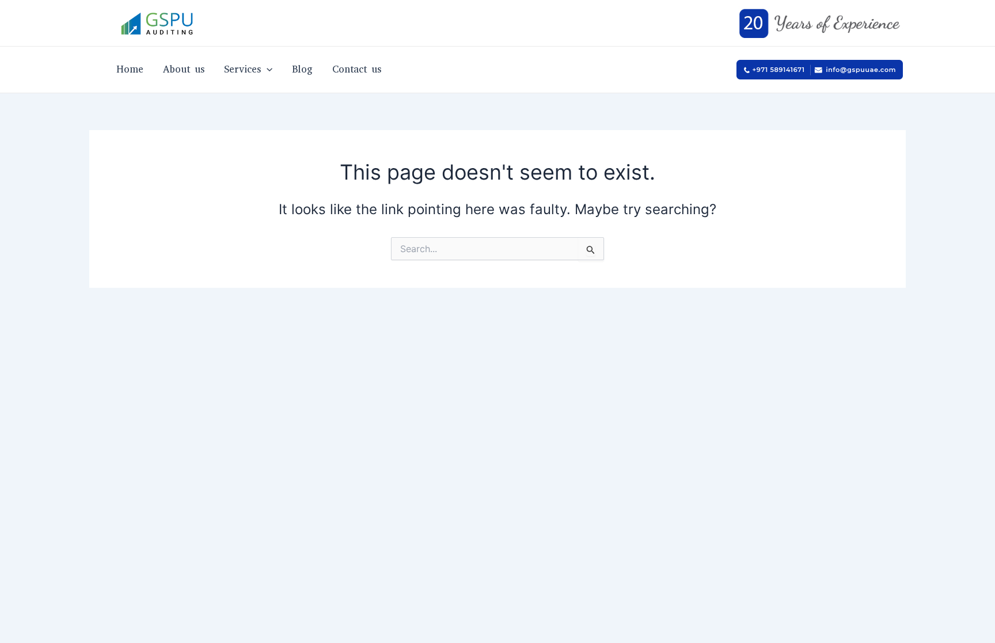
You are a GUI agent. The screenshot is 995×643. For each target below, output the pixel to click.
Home (129, 69)
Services (242, 69)
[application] (266, 70)
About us (183, 69)
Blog (302, 69)
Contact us (356, 69)
